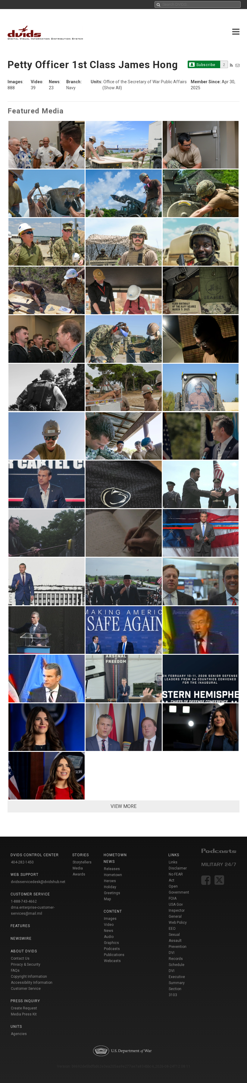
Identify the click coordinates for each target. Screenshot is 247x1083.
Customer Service (26, 988)
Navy (71, 87)
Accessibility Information (31, 982)
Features (20, 926)
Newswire (21, 938)
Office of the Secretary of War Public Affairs (145, 81)
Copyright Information (29, 976)
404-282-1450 (22, 862)
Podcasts (112, 949)
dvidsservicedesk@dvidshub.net (38, 882)
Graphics (111, 943)
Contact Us (20, 958)
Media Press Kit (24, 1014)
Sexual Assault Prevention (177, 941)
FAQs (15, 970)
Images (110, 919)
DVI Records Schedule (176, 959)
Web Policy (178, 922)
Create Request (24, 1008)
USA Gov (176, 904)
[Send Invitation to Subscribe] (237, 65)
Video (109, 925)
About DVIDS (24, 951)
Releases (112, 869)
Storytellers (82, 862)
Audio (109, 937)
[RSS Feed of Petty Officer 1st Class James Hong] (231, 65)
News (108, 931)
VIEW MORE (123, 806)
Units (16, 1026)
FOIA (173, 898)
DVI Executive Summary (177, 977)
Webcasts (112, 961)
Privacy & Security (25, 964)
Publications (114, 955)
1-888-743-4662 (24, 901)
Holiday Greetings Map (112, 893)
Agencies (19, 1034)
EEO (172, 928)
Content (113, 911)
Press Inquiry (25, 1001)
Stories (80, 855)
